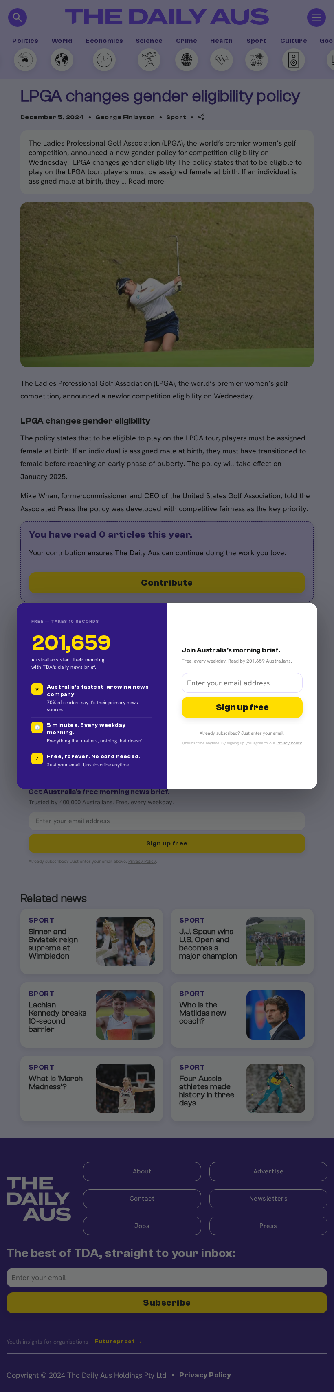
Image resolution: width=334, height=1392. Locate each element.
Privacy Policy (289, 743)
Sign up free (242, 707)
